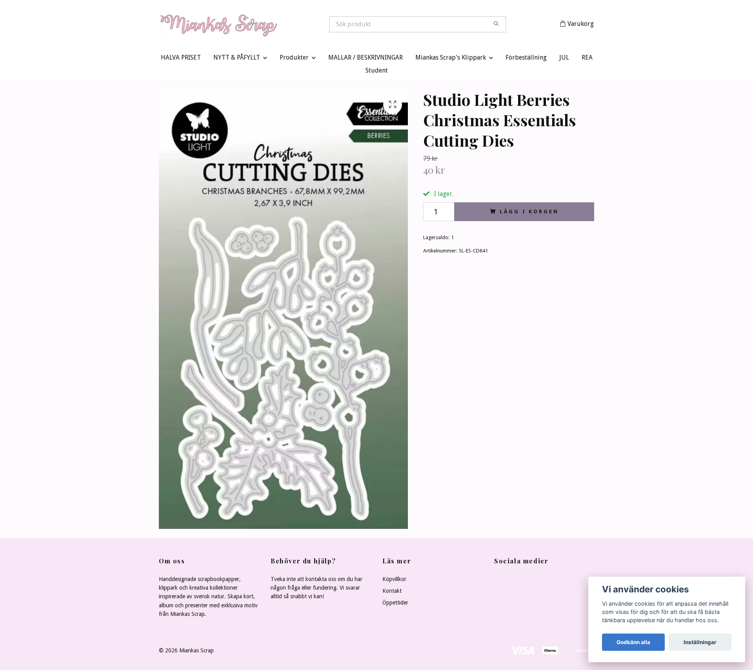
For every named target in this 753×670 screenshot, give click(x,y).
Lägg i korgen (529, 213)
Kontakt (392, 592)
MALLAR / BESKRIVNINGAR (365, 59)
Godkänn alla (633, 642)
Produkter (294, 59)
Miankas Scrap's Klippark (450, 59)
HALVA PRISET (181, 59)
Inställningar (700, 642)
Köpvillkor (394, 580)
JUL (564, 59)
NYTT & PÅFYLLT (236, 59)
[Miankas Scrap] (267, 25)
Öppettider (395, 604)
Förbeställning (526, 59)
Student (377, 72)
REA (587, 59)
